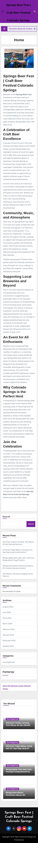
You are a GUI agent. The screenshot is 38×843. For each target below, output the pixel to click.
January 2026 (8, 635)
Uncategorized (9, 662)
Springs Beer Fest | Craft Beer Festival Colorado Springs (18, 12)
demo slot (6, 686)
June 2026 (7, 618)
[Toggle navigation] (2, 11)
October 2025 (8, 646)
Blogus (31, 837)
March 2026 (7, 624)
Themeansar (19, 840)
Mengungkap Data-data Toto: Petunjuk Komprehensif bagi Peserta (19, 771)
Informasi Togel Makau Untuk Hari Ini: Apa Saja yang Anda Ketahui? (19, 748)
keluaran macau (17, 686)
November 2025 (9, 641)
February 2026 (9, 629)
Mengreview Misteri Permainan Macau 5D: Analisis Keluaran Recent (17, 795)
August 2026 (8, 607)
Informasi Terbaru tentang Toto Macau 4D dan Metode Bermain (18, 725)
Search (6, 517)
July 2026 (7, 612)
